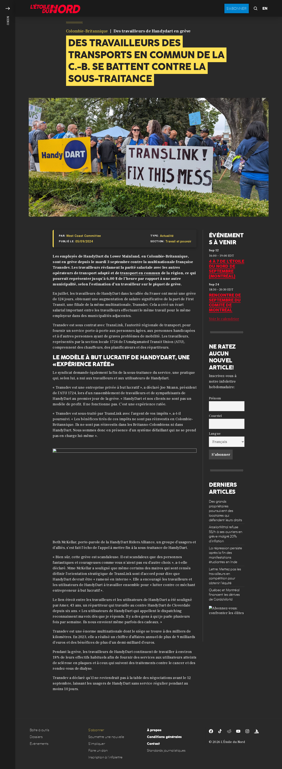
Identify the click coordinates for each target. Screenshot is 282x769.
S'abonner (236, 8)
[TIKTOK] (220, 731)
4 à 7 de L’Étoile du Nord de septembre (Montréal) (226, 268)
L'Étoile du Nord (233, 742)
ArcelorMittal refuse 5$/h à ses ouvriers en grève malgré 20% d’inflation (225, 534)
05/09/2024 (84, 241)
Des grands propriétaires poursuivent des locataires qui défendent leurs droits (225, 510)
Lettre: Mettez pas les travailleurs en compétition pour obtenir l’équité (225, 576)
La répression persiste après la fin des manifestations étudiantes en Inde (225, 555)
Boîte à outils (39, 730)
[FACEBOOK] (211, 731)
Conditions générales (164, 737)
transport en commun (140, 273)
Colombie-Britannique (87, 31)
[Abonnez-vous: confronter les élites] (226, 623)
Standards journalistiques (166, 750)
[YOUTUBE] (238, 731)
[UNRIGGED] (256, 731)
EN (265, 8)
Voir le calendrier (224, 319)
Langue (214, 433)
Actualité (166, 236)
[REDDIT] (229, 731)
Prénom (215, 398)
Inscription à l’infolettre (105, 757)
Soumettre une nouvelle (106, 737)
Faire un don (98, 750)
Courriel (215, 416)
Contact (153, 743)
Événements (39, 744)
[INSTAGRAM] (247, 731)
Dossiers (36, 737)
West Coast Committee (83, 236)
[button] (7, 384)
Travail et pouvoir (178, 241)
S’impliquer (96, 744)
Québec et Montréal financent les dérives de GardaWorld (224, 595)
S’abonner (96, 730)
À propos (154, 730)
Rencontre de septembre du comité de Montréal (225, 302)
